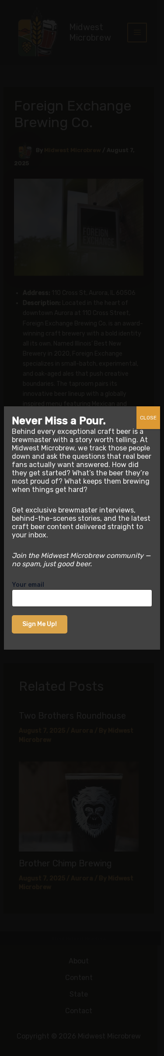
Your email (28, 585)
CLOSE (148, 418)
